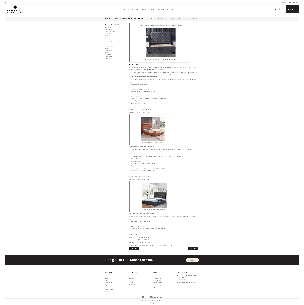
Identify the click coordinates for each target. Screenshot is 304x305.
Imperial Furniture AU (157, 300)
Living (144, 9)
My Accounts (109, 285)
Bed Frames (108, 29)
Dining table (108, 56)
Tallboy (107, 36)
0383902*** (182, 280)
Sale (172, 9)
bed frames (148, 69)
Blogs (289, 2)
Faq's (106, 280)
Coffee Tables (109, 42)
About (107, 276)
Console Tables (109, 46)
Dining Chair (108, 58)
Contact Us (295, 2)
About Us (284, 2)
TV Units (107, 44)
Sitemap (107, 291)
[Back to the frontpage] (151, 19)
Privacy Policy (157, 285)
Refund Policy (157, 280)
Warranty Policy (157, 282)
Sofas (107, 48)
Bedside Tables (109, 34)
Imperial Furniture (158, 19)
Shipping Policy (157, 278)
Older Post (134, 248)
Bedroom (125, 9)
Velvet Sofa (108, 50)
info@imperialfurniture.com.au (188, 282)
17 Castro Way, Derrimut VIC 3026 (27, 2)
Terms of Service (110, 287)
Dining (151, 9)
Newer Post (193, 248)
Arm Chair (108, 52)
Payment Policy (157, 287)
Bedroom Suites (110, 31)
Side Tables (108, 54)
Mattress (135, 9)
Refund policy (109, 289)
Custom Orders (162, 9)
